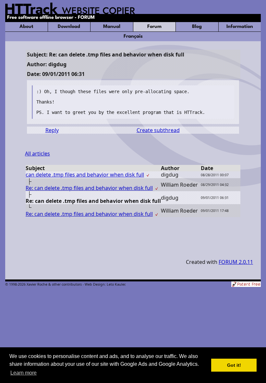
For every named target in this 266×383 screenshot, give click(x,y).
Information (239, 26)
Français (133, 36)
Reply (52, 130)
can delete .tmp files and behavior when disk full (85, 174)
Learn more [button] (23, 373)
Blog (197, 26)
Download (69, 26)
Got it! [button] (234, 365)
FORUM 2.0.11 (236, 262)
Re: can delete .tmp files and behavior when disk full (89, 188)
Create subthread (158, 130)
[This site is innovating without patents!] (246, 284)
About (26, 26)
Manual (111, 26)
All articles (37, 153)
